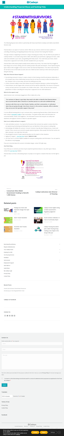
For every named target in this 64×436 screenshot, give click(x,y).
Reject (43, 432)
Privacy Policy (45, 373)
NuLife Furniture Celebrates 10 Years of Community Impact (52, 218)
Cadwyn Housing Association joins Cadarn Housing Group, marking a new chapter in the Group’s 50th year (51, 230)
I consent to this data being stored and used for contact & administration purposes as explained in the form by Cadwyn (33, 379)
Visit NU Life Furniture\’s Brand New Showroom (15, 288)
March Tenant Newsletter (20, 217)
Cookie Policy (5, 408)
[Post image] (8, 210)
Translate (23, 396)
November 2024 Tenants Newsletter (20, 227)
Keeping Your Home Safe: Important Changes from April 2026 (21, 209)
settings (18, 434)
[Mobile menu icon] (3, 2)
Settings (53, 432)
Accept (35, 432)
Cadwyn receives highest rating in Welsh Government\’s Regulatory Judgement (52, 209)
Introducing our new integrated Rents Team (14, 290)
